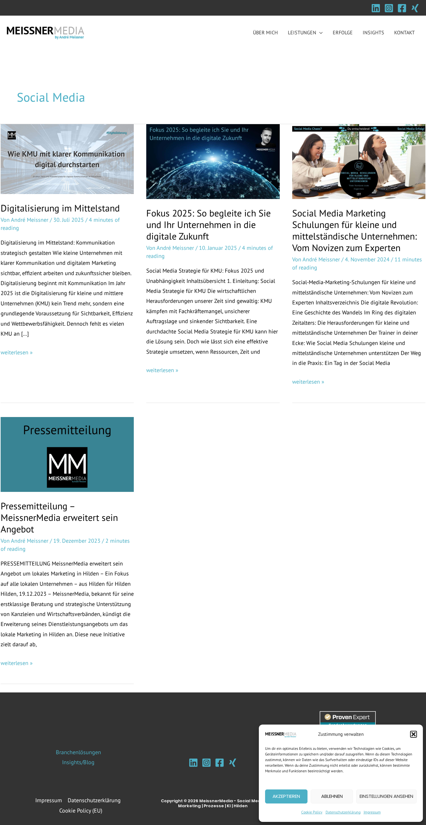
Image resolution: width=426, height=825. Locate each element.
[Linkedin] (375, 8)
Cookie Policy (311, 812)
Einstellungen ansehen (386, 796)
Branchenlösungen (78, 752)
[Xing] (415, 8)
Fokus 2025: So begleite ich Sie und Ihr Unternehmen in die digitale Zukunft (208, 224)
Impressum (372, 812)
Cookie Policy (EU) (80, 810)
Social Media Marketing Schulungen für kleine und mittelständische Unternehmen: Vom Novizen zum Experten (354, 230)
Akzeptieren (286, 796)
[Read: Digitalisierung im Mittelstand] (67, 158)
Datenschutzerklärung (343, 812)
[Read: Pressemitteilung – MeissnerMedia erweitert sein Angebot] (67, 453)
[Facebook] (402, 8)
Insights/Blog (78, 762)
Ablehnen (332, 796)
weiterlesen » (17, 352)
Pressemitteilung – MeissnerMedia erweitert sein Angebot (59, 517)
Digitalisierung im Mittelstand (60, 208)
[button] (413, 734)
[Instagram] (389, 8)
